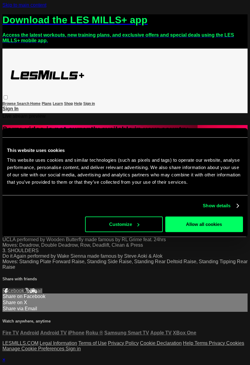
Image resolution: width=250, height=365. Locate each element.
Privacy (217, 343)
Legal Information (58, 343)
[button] (6, 97)
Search (23, 103)
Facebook (13, 290)
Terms (202, 343)
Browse (9, 103)
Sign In (10, 108)
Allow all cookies (204, 224)
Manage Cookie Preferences (34, 348)
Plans (47, 103)
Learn (58, 103)
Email (36, 290)
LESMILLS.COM (20, 343)
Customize (120, 224)
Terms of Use (92, 343)
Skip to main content (24, 5)
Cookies (235, 343)
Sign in (89, 103)
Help (78, 103)
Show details (216, 205)
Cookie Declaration (161, 343)
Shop (68, 103)
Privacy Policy (123, 343)
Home (35, 103)
